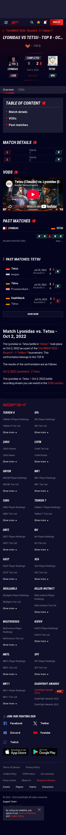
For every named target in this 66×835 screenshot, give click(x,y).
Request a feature (46, 780)
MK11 (6, 683)
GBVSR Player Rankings (15, 478)
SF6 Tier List (40, 426)
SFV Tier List (40, 667)
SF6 (36, 412)
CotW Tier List (41, 448)
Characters (47, 787)
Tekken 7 (44, 344)
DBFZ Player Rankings (14, 536)
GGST (6, 559)
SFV (36, 654)
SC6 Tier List (40, 572)
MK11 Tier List (10, 697)
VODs (12, 118)
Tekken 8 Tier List (12, 426)
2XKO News (9, 455)
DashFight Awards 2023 (46, 698)
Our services (47, 774)
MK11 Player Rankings (14, 690)
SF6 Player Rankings (44, 419)
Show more (8, 432)
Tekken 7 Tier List (43, 514)
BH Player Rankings (44, 536)
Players (19, 787)
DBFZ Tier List (10, 543)
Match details (18, 112)
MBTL (6, 654)
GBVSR (7, 471)
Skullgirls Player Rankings (16, 595)
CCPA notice (28, 774)
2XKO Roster (9, 448)
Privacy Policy (33, 767)
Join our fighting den (21, 716)
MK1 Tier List (40, 484)
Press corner (9, 780)
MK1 (37, 471)
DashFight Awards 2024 (43, 691)
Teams (32, 787)
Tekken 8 (9, 412)
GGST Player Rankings (14, 566)
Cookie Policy (9, 774)
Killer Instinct (44, 588)
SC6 (36, 559)
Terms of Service (11, 767)
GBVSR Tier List (11, 484)
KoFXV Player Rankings (46, 628)
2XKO (6, 442)
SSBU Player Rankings (14, 507)
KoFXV (38, 621)
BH (36, 530)
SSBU (6, 500)
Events (6, 787)
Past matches (18, 125)
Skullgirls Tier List (12, 602)
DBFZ (6, 530)
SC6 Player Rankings (44, 566)
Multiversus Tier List (13, 638)
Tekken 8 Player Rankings (16, 419)
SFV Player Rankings (44, 661)
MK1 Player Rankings (45, 478)
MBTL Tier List (10, 667)
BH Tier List (40, 543)
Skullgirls (10, 588)
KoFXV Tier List (42, 635)
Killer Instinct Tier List (45, 605)
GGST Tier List (10, 572)
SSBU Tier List (10, 514)
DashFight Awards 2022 (46, 704)
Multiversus (11, 621)
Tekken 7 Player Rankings (47, 507)
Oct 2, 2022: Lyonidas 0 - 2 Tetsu (21, 371)
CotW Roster (40, 455)
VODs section (55, 383)
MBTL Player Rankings (14, 661)
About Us (26, 780)
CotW (37, 442)
